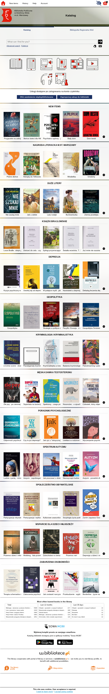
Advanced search (13, 46)
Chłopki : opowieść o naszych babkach (51, 608)
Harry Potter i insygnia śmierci (15, 612)
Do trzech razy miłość (78, 617)
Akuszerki (75, 612)
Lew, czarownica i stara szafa (15, 610)
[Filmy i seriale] (93, 70)
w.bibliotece (61, 659)
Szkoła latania (43, 612)
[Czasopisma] (62, 70)
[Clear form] (95, 46)
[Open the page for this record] (12, 124)
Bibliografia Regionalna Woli (81, 30)
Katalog (27, 30)
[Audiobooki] (47, 70)
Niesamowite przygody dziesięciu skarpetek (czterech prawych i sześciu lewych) (30, 617)
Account (44, 3)
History (25, 3)
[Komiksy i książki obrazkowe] (77, 70)
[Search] (100, 42)
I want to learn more (44, 692)
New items (13, 3)
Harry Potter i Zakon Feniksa (14, 614)
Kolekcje (24, 46)
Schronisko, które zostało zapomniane (50, 617)
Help (34, 3)
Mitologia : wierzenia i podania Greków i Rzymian (21, 608)
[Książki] (16, 70)
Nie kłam (74, 614)
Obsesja (74, 610)
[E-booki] (31, 70)
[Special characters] (100, 46)
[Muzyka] (47, 85)
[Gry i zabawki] (62, 85)
